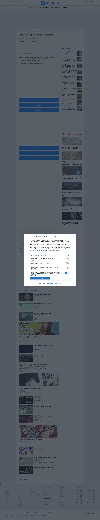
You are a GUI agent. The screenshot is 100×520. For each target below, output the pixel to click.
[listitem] (50, 255)
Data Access (50, 283)
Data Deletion (42, 283)
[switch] (67, 258)
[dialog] (50, 260)
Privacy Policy (58, 283)
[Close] (73, 237)
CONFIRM (40, 278)
